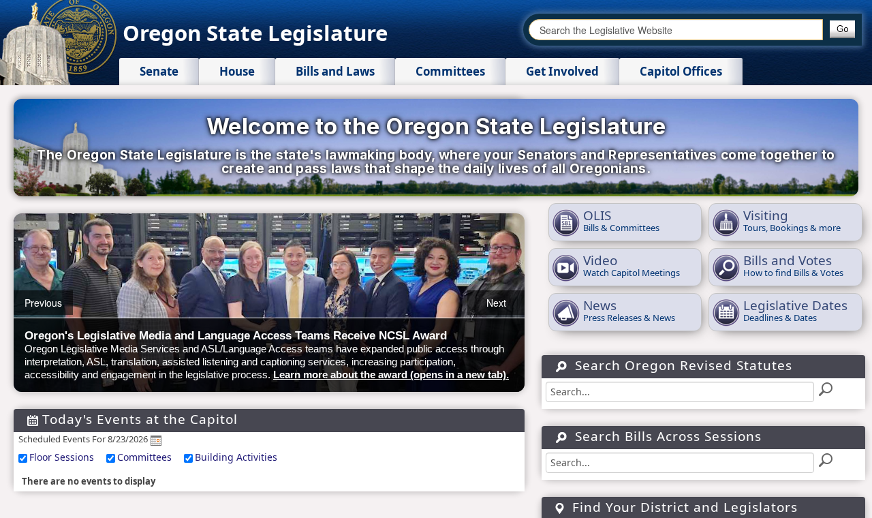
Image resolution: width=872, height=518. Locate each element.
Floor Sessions (61, 457)
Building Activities (236, 457)
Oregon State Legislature (255, 32)
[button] (842, 29)
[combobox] (676, 29)
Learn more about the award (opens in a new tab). (391, 374)
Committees (144, 457)
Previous (43, 302)
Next (496, 302)
